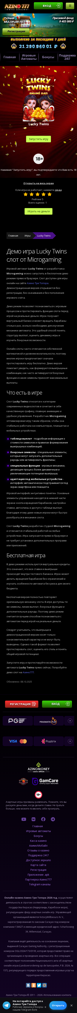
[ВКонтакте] (28, 985)
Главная (10, 57)
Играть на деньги (38, 211)
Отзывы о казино (38, 850)
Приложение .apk (38, 874)
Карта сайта (38, 865)
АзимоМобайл (38, 845)
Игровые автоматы (29, 57)
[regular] (38, 194)
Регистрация (16, 31)
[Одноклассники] (33, 985)
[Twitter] (39, 985)
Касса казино (38, 840)
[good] (43, 194)
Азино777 (28, 672)
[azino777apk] (53, 819)
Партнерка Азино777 (38, 879)
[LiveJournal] (50, 985)
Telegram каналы (39, 884)
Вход (47, 5)
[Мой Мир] (44, 985)
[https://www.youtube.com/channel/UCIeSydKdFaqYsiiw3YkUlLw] (23, 819)
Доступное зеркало (38, 860)
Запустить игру (38, 139)
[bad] (26, 194)
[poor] (32, 194)
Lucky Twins (44, 235)
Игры (28, 235)
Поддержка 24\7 (67, 57)
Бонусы (48, 57)
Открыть (58, 1005)
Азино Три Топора (37, 283)
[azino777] (33, 819)
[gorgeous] (49, 194)
